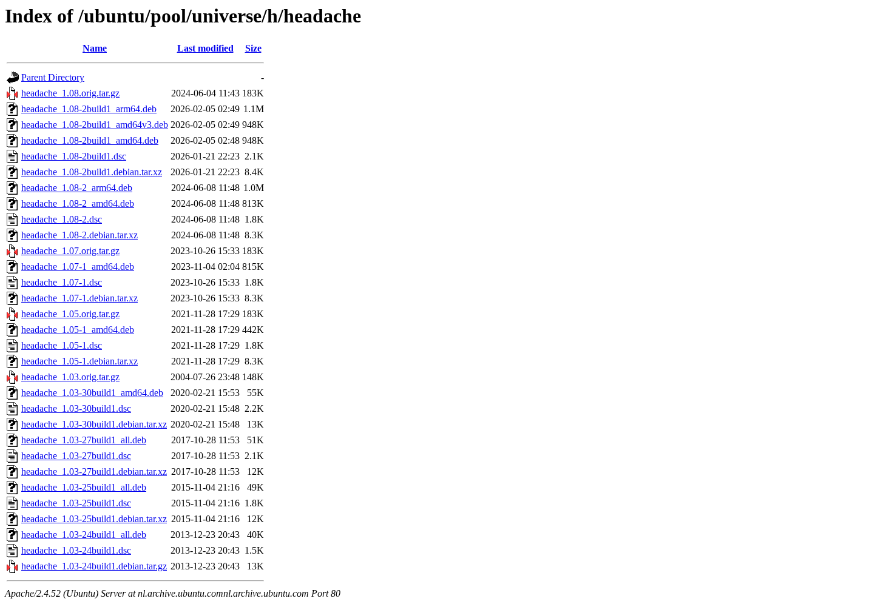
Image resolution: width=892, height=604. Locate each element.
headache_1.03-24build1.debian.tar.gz (94, 566)
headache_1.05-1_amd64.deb (77, 329)
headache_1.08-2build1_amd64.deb (89, 140)
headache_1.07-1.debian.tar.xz (79, 298)
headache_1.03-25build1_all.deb (83, 487)
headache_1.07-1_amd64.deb (77, 266)
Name (95, 48)
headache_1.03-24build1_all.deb (83, 534)
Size (253, 48)
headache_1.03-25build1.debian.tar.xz (94, 519)
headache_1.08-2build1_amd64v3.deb (94, 124)
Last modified (205, 48)
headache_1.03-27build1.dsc (76, 456)
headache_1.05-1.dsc (61, 345)
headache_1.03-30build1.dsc (76, 408)
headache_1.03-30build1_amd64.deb (92, 393)
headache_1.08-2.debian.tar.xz (79, 235)
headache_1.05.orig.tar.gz (70, 314)
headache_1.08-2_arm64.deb (76, 188)
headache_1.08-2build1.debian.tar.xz (91, 172)
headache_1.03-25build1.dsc (76, 503)
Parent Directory (52, 77)
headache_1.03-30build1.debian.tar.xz (94, 424)
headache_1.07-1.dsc (61, 282)
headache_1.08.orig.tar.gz (70, 93)
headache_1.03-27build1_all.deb (83, 440)
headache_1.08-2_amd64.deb (77, 203)
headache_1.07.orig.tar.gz (70, 251)
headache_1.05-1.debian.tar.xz (79, 361)
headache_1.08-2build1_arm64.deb (89, 109)
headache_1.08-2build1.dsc (73, 156)
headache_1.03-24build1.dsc (76, 550)
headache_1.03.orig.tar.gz (70, 377)
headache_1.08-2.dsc (61, 219)
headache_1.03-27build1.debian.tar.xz (94, 471)
